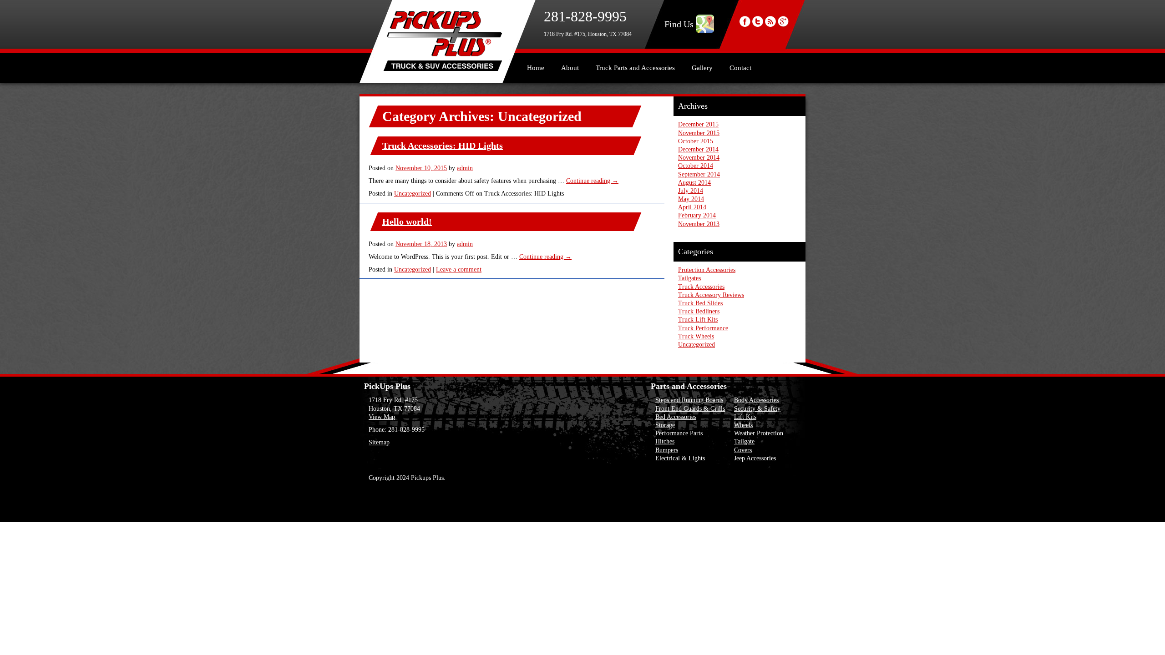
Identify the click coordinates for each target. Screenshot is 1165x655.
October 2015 (695, 141)
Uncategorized (412, 193)
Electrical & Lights (680, 458)
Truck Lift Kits (698, 319)
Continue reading (592, 180)
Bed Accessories (675, 416)
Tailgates (689, 278)
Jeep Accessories (755, 458)
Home (535, 67)
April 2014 (692, 207)
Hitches (664, 441)
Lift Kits (745, 416)
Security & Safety (757, 408)
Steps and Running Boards (689, 400)
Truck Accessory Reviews (711, 295)
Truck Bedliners (698, 311)
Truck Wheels (696, 336)
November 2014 (698, 157)
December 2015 (698, 124)
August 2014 (694, 182)
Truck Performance (703, 328)
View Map (382, 416)
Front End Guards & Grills (690, 408)
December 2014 (698, 149)
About (570, 67)
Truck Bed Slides (700, 303)
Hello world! (407, 222)
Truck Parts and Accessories (635, 67)
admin (465, 168)
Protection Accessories (706, 270)
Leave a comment (458, 269)
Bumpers (666, 450)
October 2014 (695, 165)
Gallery (702, 67)
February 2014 (697, 215)
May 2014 (691, 199)
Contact (740, 67)
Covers (743, 450)
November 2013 (698, 224)
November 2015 (698, 133)
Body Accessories (756, 400)
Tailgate (744, 441)
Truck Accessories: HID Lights (442, 146)
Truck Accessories (701, 286)
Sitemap (379, 442)
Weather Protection (758, 433)
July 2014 (690, 190)
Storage (665, 425)
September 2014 (699, 174)
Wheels (743, 425)
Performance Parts (679, 433)
